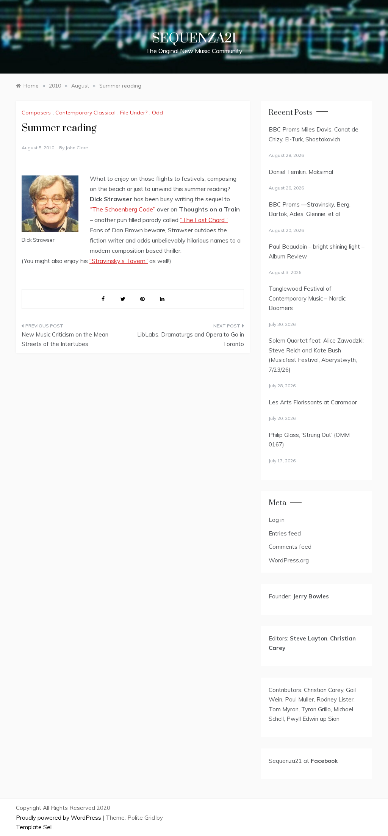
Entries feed (285, 533)
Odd (157, 112)
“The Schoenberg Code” (122, 209)
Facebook (324, 760)
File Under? (133, 112)
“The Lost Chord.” (204, 220)
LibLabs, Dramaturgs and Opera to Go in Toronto (190, 339)
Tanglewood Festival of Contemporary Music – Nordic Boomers (307, 298)
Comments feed (290, 546)
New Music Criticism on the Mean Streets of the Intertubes (65, 339)
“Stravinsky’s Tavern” (118, 261)
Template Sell (34, 827)
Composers (36, 112)
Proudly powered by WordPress (59, 817)
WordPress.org (289, 560)
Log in (277, 519)
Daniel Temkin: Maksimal (301, 171)
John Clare (77, 147)
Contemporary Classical (85, 112)
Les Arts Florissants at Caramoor (313, 402)
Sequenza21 (194, 38)
